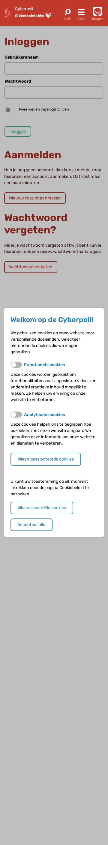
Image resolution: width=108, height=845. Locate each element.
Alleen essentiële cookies (41, 507)
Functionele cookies (44, 364)
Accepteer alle (31, 524)
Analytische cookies (44, 414)
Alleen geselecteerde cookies (45, 459)
